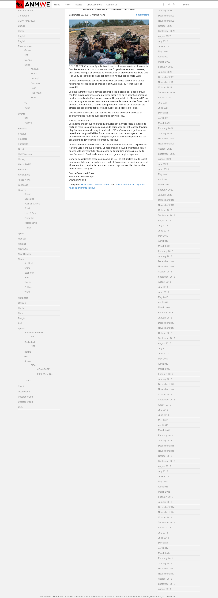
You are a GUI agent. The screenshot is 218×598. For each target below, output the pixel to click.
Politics (27, 287)
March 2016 (164, 430)
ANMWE (46, 596)
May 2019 (163, 235)
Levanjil (34, 78)
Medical (22, 238)
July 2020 (163, 164)
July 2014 (163, 532)
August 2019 (164, 220)
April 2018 (163, 302)
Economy (29, 272)
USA (20, 406)
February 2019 (165, 251)
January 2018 (165, 317)
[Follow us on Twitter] (169, 4)
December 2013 (166, 568)
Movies (28, 59)
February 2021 (165, 128)
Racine (21, 308)
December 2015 (166, 445)
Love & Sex (30, 213)
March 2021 (164, 123)
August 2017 (164, 343)
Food (27, 208)
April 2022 (163, 56)
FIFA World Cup (45, 374)
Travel (27, 227)
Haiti (83, 184)
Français (22, 138)
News (68, 4)
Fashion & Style (32, 203)
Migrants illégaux (86, 187)
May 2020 (163, 174)
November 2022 (166, 20)
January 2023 (165, 10)
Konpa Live (23, 169)
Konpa (34, 73)
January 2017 (165, 379)
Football (22, 133)
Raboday (35, 83)
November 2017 (166, 327)
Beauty (27, 193)
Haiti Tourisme (25, 154)
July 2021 (163, 102)
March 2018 (164, 307)
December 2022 (166, 15)
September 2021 (166, 92)
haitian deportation (125, 184)
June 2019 (163, 230)
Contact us (111, 4)
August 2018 (164, 281)
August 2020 (164, 158)
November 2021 (166, 82)
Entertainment (25, 46)
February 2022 (165, 66)
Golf (26, 356)
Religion (22, 318)
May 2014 (163, 542)
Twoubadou (24, 391)
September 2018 (166, 276)
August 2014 (164, 527)
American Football (33, 332)
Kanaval (35, 68)
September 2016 (166, 399)
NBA (33, 346)
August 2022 (164, 36)
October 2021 (165, 87)
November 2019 (166, 205)
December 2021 (166, 77)
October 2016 (165, 394)
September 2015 (166, 460)
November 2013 (166, 573)
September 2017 (166, 338)
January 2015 (165, 501)
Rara (20, 313)
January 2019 (165, 256)
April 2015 (163, 486)
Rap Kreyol (36, 92)
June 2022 (163, 46)
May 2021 (163, 112)
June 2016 (163, 414)
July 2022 (163, 41)
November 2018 (166, 266)
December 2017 (166, 322)
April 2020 (163, 179)
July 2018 (163, 286)
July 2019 (163, 225)
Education (29, 198)
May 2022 (163, 51)
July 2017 (163, 348)
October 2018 (165, 271)
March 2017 (164, 368)
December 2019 (166, 199)
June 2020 (163, 169)
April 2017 (163, 363)
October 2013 (165, 578)
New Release (24, 253)
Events (21, 113)
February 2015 (165, 496)
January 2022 (165, 71)
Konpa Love (24, 174)
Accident (28, 263)
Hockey (22, 159)
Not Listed (23, 297)
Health (27, 282)
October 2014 (165, 517)
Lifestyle (22, 189)
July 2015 (163, 471)
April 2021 (163, 118)
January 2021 (165, 133)
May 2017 (163, 358)
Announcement (25, 10)
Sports (78, 4)
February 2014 (165, 558)
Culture (21, 25)
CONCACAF (43, 369)
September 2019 (166, 215)
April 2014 (163, 548)
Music (27, 64)
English (21, 36)
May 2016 (163, 420)
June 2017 (163, 353)
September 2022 (166, 30)
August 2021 (164, 97)
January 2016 (165, 440)
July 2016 (163, 409)
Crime (27, 267)
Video (27, 107)
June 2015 (163, 476)
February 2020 (165, 189)
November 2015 (166, 450)
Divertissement (94, 4)
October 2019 (165, 210)
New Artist (23, 248)
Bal (26, 117)
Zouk (33, 97)
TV (25, 103)
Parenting (29, 217)
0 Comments (142, 14)
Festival (28, 122)
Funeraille (23, 143)
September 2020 (166, 153)
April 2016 (163, 425)
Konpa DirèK (24, 164)
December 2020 (166, 138)
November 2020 (166, 143)
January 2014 (165, 563)
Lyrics (21, 233)
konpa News (24, 179)
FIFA (33, 365)
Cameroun (23, 15)
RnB (20, 323)
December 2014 (166, 507)
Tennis (27, 380)
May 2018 (163, 297)
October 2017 (165, 333)
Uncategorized (25, 396)
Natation (22, 243)
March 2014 (164, 553)
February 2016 (165, 435)
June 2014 (163, 537)
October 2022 (165, 25)
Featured (22, 128)
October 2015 (165, 455)
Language (23, 184)
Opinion (98, 184)
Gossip (21, 149)
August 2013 (164, 588)
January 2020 (165, 194)
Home (57, 4)
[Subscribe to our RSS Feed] (174, 4)
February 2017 (165, 373)
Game (27, 50)
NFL (33, 336)
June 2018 (163, 292)
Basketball (29, 342)
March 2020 (164, 184)
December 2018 (166, 261)
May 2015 (163, 481)
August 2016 (164, 404)
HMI (26, 55)
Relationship (30, 222)
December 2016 (166, 384)
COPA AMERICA (26, 20)
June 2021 (163, 107)
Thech (21, 386)
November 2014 (166, 512)
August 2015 (164, 466)
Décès (21, 30)
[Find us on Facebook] (163, 4)
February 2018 (165, 312)
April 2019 (163, 240)
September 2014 (166, 522)
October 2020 (165, 148)
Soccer (27, 361)
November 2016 (166, 389)
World (106, 184)
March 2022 (164, 61)
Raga (33, 87)
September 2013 (166, 583)
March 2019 (164, 245)
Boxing (27, 351)
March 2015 (164, 491)
